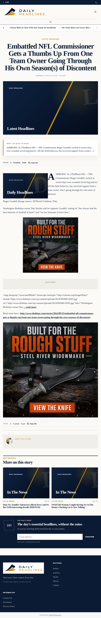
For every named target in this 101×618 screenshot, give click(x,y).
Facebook (17, 163)
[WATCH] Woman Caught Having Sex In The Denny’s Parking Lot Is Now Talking (72, 506)
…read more (30, 307)
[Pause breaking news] (96, 28)
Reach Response (55, 615)
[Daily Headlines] (24, 12)
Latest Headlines (50, 39)
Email (24, 163)
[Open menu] (50, 21)
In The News (8, 501)
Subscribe (89, 537)
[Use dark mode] (96, 2)
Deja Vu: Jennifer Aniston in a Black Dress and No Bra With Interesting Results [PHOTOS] (26, 506)
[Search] (95, 11)
